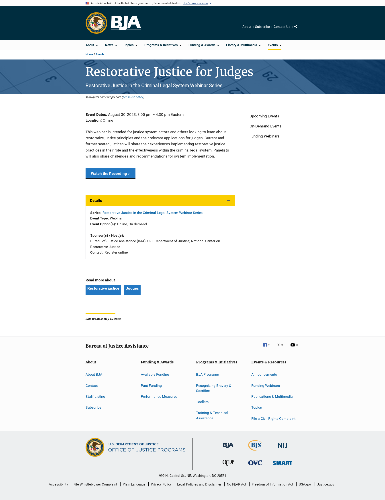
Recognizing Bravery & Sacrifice (213, 388)
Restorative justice (103, 288)
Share (299, 30)
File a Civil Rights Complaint (273, 418)
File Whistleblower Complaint (95, 484)
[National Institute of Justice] (282, 448)
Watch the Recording (109, 173)
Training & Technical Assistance (212, 415)
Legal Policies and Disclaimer (199, 484)
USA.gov (305, 484)
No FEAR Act (236, 484)
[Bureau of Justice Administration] (228, 448)
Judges (132, 288)
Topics (256, 407)
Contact (92, 385)
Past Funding (151, 385)
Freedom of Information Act (272, 484)
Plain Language (134, 484)
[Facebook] (268, 348)
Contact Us (282, 27)
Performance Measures (159, 396)
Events (100, 54)
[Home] (126, 23)
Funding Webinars (265, 385)
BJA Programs (207, 374)
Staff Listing (95, 396)
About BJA (94, 374)
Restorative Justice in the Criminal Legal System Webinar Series (152, 213)
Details (96, 200)
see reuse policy (133, 97)
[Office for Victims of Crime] (255, 466)
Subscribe (262, 27)
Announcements (264, 374)
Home (89, 54)
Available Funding (155, 374)
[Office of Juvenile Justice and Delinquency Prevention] (228, 466)
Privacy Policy (161, 484)
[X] (282, 348)
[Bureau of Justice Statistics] (255, 451)
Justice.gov (325, 484)
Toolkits (202, 402)
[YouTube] (295, 348)
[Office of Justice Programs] (96, 23)
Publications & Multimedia (272, 396)
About (246, 27)
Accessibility (58, 484)
